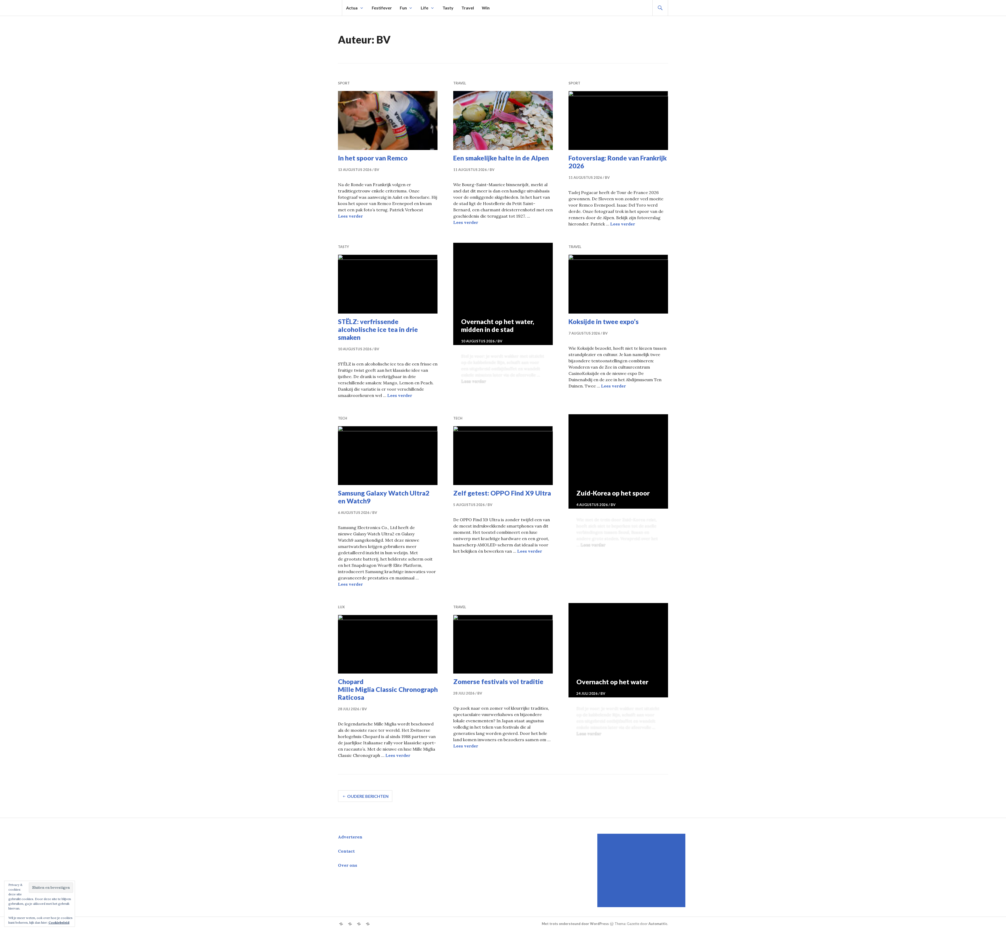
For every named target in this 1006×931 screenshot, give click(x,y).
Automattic (657, 924)
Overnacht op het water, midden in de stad (497, 325)
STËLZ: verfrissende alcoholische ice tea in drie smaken (378, 329)
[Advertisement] (642, 870)
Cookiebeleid (58, 922)
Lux (341, 607)
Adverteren (350, 836)
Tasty (447, 7)
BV (376, 170)
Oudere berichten (368, 796)
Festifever (382, 7)
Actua (352, 7)
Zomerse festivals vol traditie (498, 681)
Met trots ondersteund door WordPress (575, 924)
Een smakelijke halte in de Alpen (501, 158)
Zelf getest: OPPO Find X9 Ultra (502, 493)
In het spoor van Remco (373, 158)
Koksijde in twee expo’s (603, 321)
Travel (467, 7)
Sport (344, 83)
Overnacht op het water (612, 682)
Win (486, 7)
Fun (403, 7)
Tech (342, 418)
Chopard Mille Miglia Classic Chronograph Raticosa (388, 689)
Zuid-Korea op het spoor (613, 493)
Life (424, 7)
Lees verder (350, 216)
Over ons (347, 865)
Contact (346, 851)
